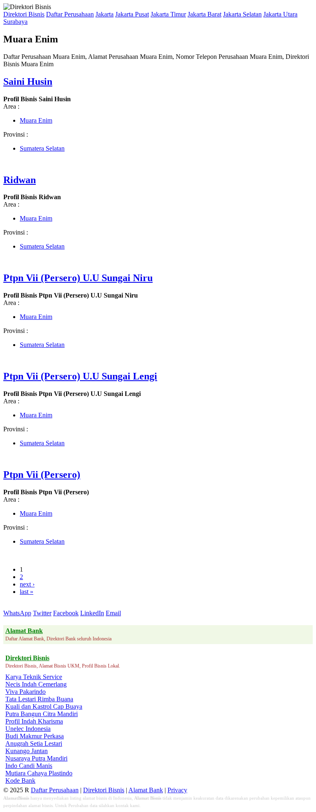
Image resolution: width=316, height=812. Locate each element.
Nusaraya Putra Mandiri (36, 758)
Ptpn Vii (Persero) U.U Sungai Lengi (80, 376)
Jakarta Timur (168, 14)
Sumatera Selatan (42, 148)
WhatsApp (17, 613)
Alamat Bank (145, 789)
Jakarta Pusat (132, 14)
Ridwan (19, 179)
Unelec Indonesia (28, 728)
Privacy (177, 789)
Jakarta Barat (204, 14)
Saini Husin (27, 81)
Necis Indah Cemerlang (36, 684)
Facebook (66, 613)
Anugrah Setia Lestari (33, 743)
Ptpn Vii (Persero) (41, 474)
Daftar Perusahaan (70, 14)
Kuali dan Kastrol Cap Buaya (43, 706)
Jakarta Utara (280, 14)
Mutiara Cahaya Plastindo (38, 773)
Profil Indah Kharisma (34, 721)
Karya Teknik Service (33, 676)
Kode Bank (20, 780)
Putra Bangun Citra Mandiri (41, 713)
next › (27, 584)
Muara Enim (36, 120)
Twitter (42, 613)
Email (113, 613)
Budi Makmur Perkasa (34, 736)
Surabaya (15, 21)
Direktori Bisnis (23, 14)
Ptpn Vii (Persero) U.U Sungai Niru (78, 277)
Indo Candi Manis (28, 765)
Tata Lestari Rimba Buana (39, 699)
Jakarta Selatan (242, 14)
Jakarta (104, 14)
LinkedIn (92, 613)
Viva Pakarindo (25, 691)
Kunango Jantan (26, 750)
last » (26, 591)
